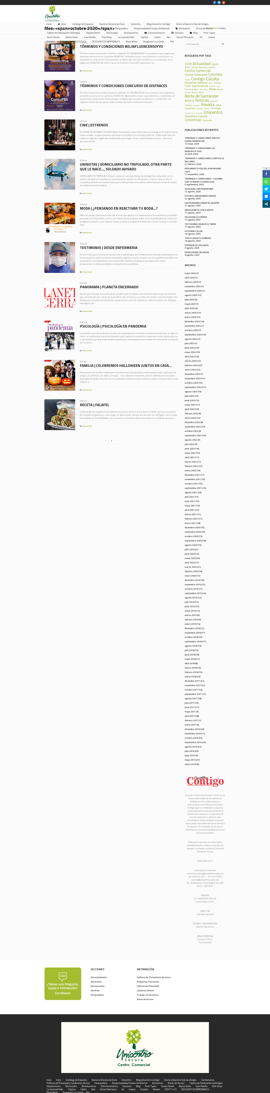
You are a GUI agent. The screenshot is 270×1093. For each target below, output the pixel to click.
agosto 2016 (191, 746)
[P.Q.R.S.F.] (62, 983)
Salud (218, 105)
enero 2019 (190, 623)
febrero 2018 (191, 672)
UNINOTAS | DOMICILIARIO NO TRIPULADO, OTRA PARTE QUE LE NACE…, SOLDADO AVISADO (126, 166)
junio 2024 (190, 347)
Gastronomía (200, 85)
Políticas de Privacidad (148, 986)
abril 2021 (190, 510)
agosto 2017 (191, 698)
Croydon (144, 1089)
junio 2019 (190, 606)
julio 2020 (189, 549)
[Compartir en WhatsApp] (266, 181)
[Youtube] (223, 2)
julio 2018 (189, 650)
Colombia (215, 74)
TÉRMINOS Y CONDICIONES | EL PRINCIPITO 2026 (200, 149)
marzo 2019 (191, 615)
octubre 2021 (191, 483)
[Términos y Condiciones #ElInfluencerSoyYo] (59, 56)
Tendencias (190, 113)
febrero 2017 (191, 720)
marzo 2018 (191, 667)
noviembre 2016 (193, 733)
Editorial (202, 82)
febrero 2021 (191, 518)
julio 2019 (189, 602)
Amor (187, 67)
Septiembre (190, 108)
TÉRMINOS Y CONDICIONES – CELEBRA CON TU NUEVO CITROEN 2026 (203, 180)
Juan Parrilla (201, 1086)
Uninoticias (87, 70)
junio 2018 (190, 654)
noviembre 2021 (193, 479)
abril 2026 (190, 277)
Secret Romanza (108, 1089)
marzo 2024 (191, 360)
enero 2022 (190, 470)
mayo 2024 (190, 352)
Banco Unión (185, 1086)
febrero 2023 (191, 413)
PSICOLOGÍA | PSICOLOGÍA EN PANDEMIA (113, 326)
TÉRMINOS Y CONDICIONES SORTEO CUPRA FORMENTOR (202, 139)
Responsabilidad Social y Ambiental (129, 1083)
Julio (218, 86)
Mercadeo (204, 89)
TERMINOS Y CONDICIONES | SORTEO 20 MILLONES (204, 160)
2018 (188, 63)
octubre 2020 (191, 536)
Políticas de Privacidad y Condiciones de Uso (68, 1083)
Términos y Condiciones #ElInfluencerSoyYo (121, 46)
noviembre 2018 (193, 632)
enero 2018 (190, 676)
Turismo (199, 113)
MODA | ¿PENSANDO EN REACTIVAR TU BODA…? (119, 208)
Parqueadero (97, 994)
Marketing (189, 89)
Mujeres (220, 89)
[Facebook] (214, 2)
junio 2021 (190, 501)
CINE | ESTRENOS (94, 125)
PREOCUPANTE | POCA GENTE (199, 210)
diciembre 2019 (192, 580)
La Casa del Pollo (55, 1089)
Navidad (194, 92)
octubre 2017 (191, 689)
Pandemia (196, 105)
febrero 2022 (191, 466)
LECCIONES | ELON (193, 231)
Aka (93, 1089)
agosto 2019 (191, 597)
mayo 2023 (190, 404)
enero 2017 (190, 724)
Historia (212, 86)
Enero (211, 83)
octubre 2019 (191, 588)
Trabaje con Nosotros (147, 994)
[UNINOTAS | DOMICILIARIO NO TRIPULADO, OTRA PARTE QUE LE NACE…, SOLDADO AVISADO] (59, 174)
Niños (201, 93)
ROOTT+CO (171, 1089)
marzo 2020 (191, 566)
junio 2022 (190, 448)
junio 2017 (190, 707)
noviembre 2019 (193, 584)
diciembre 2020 (192, 527)
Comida (187, 80)
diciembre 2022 (192, 422)
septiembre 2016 (193, 742)
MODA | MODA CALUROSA (197, 252)
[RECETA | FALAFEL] (59, 414)
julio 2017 (189, 702)
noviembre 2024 (193, 325)
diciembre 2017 (192, 680)
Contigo (198, 79)
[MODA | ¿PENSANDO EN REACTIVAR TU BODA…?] (59, 218)
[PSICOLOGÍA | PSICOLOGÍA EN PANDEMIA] (59, 336)
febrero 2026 (191, 282)
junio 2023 (190, 400)
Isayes (132, 1089)
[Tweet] (266, 189)
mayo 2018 (190, 659)
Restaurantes (98, 986)
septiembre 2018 (193, 641)
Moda (212, 89)
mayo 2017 (190, 711)
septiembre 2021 (193, 488)
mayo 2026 (190, 273)
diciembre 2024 (192, 321)
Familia (188, 86)
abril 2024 (190, 356)
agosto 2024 (191, 339)
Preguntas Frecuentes (148, 981)
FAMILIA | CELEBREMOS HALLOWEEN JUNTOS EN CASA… (126, 365)
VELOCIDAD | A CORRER (196, 217)
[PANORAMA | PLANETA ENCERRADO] (59, 296)
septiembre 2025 (193, 290)
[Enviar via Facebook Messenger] (266, 196)
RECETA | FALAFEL (94, 405)
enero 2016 (190, 764)
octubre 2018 (191, 637)
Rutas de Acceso (145, 999)
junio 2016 (190, 755)
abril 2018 (190, 663)
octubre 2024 (191, 330)
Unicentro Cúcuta (196, 116)
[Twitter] (219, 2)
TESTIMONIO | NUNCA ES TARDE (200, 224)
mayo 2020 (190, 558)
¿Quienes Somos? (145, 990)
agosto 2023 (191, 391)
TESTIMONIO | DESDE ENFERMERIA (108, 247)
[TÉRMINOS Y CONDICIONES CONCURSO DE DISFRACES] (59, 95)
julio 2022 (189, 444)
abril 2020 (190, 562)
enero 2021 (190, 523)
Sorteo (206, 108)
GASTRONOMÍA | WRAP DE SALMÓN (202, 202)
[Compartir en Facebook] (266, 174)
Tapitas (72, 1089)
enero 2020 (190, 575)
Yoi (122, 1089)
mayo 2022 (190, 453)
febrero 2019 (191, 619)
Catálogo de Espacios (76, 1080)
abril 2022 (190, 457)
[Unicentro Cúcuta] (135, 1047)
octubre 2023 (191, 382)
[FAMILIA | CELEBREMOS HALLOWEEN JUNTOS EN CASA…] (59, 375)
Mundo (187, 92)
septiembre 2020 (193, 540)
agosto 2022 (191, 439)
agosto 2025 (191, 295)
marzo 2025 (191, 312)
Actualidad (201, 63)
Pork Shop (217, 1086)
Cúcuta (212, 78)
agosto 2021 (191, 492)
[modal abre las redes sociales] (266, 204)
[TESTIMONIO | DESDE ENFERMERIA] (59, 257)
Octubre (188, 105)
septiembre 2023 (193, 387)
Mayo (196, 89)
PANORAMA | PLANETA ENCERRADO (109, 287)
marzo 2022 (191, 461)
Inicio (49, 1080)
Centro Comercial (198, 70)
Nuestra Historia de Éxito (104, 1080)
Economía (190, 82)
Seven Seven (167, 1086)
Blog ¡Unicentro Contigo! (148, 1080)
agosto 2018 (191, 645)
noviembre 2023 (193, 378)
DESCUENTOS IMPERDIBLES (195, 1089)
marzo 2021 (191, 514)
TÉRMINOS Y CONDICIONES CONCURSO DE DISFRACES (123, 85)
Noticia (189, 100)
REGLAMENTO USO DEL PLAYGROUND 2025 (203, 170)
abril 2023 (190, 409)
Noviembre (214, 101)
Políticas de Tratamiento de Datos (154, 977)
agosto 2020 (191, 545)
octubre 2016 (191, 737)
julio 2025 (189, 299)
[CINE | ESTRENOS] (59, 134)
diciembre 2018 (192, 628)
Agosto (215, 64)
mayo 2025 (190, 303)
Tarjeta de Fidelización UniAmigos (206, 1083)
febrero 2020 (191, 571)
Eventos (217, 83)
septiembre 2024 (193, 334)
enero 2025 (190, 317)
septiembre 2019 (193, 593)
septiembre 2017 (193, 694)
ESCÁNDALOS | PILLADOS (197, 245)
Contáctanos (207, 1080)
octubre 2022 (191, 431)
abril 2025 (190, 308)
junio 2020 (190, 553)
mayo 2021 (190, 505)
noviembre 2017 (193, 685)
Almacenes (96, 981)
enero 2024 (190, 369)
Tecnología (215, 108)
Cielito (83, 1089)
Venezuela (207, 120)
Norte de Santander (202, 96)
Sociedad (200, 108)
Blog (138, 1086)
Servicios (95, 990)
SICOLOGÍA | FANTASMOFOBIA (199, 188)
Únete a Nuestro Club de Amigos (180, 1080)
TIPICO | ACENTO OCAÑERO (198, 238)
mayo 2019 (190, 610)
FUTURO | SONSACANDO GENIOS (200, 195)
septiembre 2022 (193, 435)
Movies (156, 1089)
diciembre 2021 (192, 474)
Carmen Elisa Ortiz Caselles (203, 67)
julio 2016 (189, 751)
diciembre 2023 (192, 374)
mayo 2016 (190, 759)
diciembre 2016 (192, 729)
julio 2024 (189, 343)
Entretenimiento (99, 977)
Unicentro (213, 112)
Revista (208, 104)
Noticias (202, 100)
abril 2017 (190, 716)
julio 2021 (189, 496)
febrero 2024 (191, 365)
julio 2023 (189, 396)
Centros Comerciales (196, 74)
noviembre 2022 (193, 426)
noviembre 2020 (193, 531)
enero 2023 (190, 417)
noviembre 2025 (193, 286)
